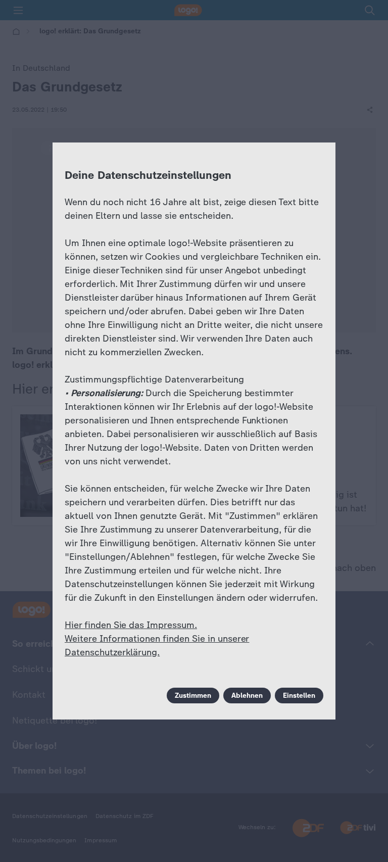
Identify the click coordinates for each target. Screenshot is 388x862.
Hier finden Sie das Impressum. (131, 625)
